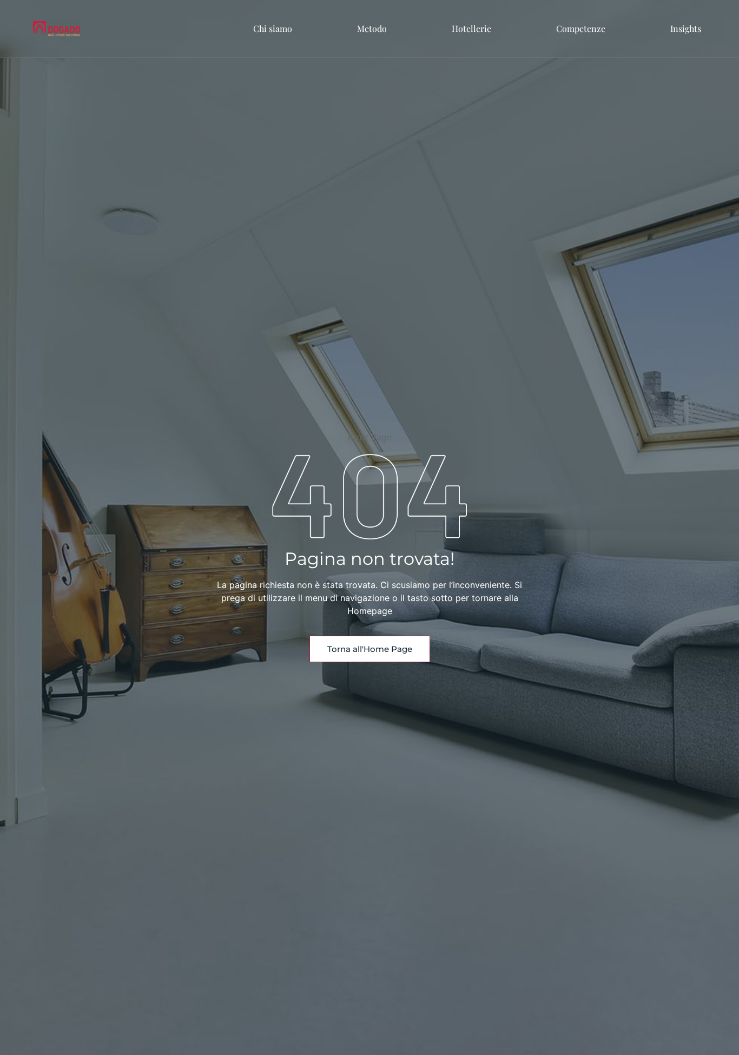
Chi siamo (272, 28)
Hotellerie (471, 28)
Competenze (580, 28)
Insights (685, 28)
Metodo (372, 28)
